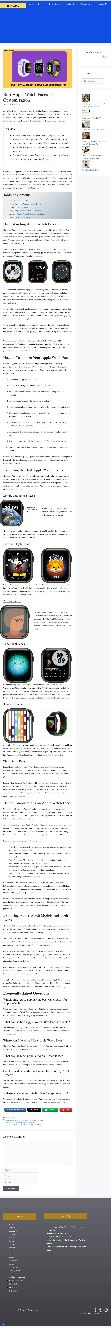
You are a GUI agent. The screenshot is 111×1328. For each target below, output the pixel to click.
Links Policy (14, 1283)
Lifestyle (12, 1244)
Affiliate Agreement (17, 1277)
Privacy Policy (86, 1313)
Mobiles (12, 1247)
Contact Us (70, 4)
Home (30, 4)
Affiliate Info (86, 4)
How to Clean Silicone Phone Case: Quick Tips (20, 1122)
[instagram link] (100, 1310)
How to (12, 1118)
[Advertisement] (55, 28)
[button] (29, 8)
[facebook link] (106, 1310)
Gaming (12, 1234)
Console (12, 1227)
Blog (39, 4)
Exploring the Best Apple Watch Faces (23, 207)
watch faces (33, 1120)
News (11, 1254)
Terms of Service (101, 1313)
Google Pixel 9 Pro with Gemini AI (94, 130)
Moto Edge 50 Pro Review (91, 170)
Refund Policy (14, 1290)
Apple (7, 1120)
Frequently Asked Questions (20, 217)
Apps (7, 1118)
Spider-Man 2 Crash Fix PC (91, 118)
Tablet (11, 1264)
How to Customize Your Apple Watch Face (25, 204)
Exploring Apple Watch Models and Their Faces (27, 214)
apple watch (14, 1120)
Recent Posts (66, 1216)
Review (11, 1257)
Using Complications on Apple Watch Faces (25, 210)
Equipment (13, 1231)
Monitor (12, 1250)
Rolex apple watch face (56, 1102)
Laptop (11, 1241)
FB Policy (13, 1287)
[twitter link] (95, 1310)
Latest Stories (55, 4)
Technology (13, 1267)
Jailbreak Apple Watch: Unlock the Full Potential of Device (24, 1125)
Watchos (40, 1120)
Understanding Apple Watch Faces (22, 200)
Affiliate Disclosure (16, 1280)
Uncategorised (14, 1270)
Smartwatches (14, 1260)
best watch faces (23, 1120)
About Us (103, 4)
